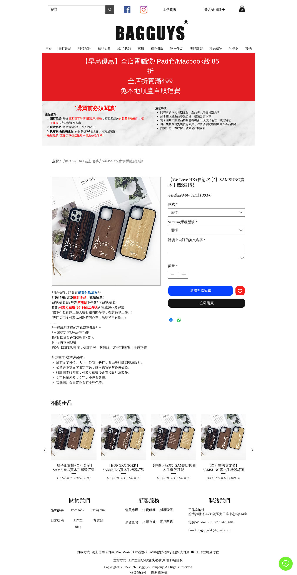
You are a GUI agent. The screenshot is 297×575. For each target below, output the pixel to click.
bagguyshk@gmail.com (214, 530)
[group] (148, 449)
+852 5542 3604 (222, 522)
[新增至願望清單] (240, 291)
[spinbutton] (178, 274)
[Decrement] (172, 274)
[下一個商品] (252, 449)
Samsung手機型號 (182, 222)
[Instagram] (143, 9)
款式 (173, 204)
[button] (242, 8)
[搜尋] (109, 9)
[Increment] (184, 274)
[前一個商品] (44, 449)
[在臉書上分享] (171, 320)
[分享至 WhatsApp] (179, 320)
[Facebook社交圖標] (127, 9)
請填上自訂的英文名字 (186, 240)
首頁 (55, 161)
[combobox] (206, 212)
